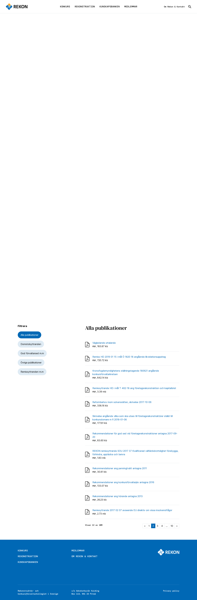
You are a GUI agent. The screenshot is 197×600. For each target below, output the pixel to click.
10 (172, 525)
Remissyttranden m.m (32, 371)
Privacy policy (171, 590)
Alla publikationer (29, 334)
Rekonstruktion (85, 6)
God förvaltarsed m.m (32, 353)
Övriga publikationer (31, 362)
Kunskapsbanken (110, 6)
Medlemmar (130, 6)
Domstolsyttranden (31, 344)
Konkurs (65, 6)
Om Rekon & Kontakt (174, 6)
